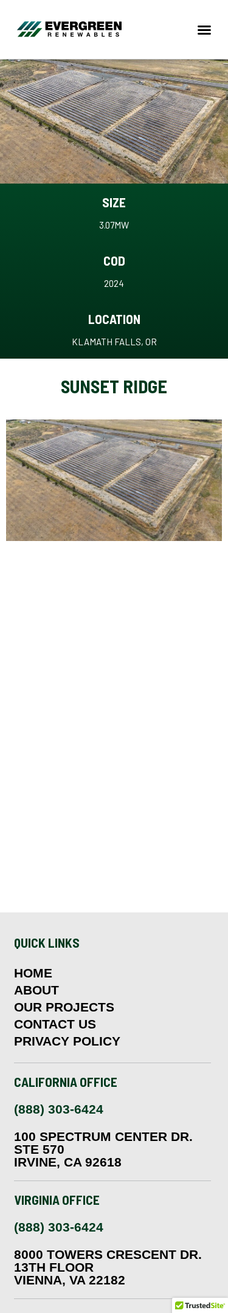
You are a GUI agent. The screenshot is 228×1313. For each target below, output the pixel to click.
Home (33, 973)
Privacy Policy (67, 1041)
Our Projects (64, 1007)
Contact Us (55, 1024)
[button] (204, 30)
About (36, 990)
